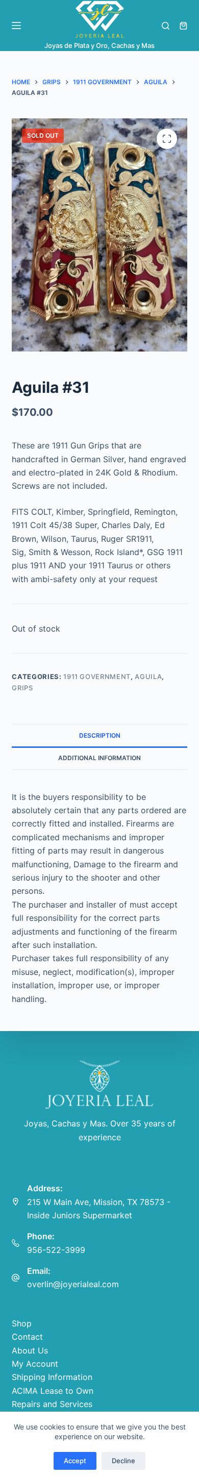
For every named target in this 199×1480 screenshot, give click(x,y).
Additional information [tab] (99, 758)
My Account (35, 1364)
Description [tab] (99, 735)
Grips (22, 688)
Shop (22, 1323)
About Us (30, 1350)
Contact (27, 1337)
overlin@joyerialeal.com (73, 1284)
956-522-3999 (56, 1250)
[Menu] (16, 25)
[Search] (165, 26)
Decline (123, 1461)
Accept (75, 1461)
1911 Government (97, 676)
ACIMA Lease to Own (52, 1391)
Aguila (148, 676)
